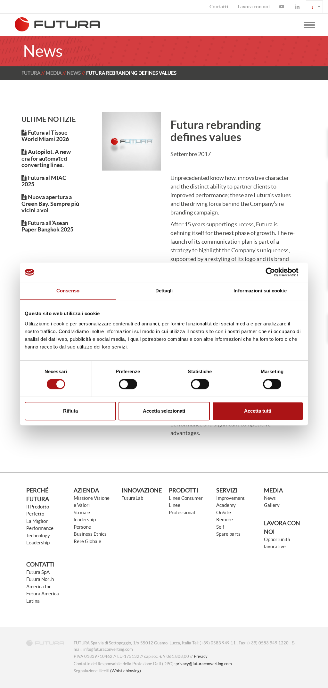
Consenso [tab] (67, 290)
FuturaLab (132, 498)
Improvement (230, 498)
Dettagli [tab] (164, 290)
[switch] (128, 384)
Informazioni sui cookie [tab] (260, 290)
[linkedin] (298, 6)
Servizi (227, 490)
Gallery (272, 505)
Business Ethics (90, 534)
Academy (226, 505)
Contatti (40, 564)
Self (220, 527)
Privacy (201, 656)
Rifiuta (70, 411)
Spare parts (228, 534)
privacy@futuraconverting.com (204, 663)
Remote (224, 519)
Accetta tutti (257, 411)
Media (54, 73)
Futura (30, 73)
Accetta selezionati (164, 411)
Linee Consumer (186, 498)
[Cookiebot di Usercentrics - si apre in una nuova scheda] (275, 272)
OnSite (223, 512)
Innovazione (141, 490)
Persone (82, 527)
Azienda (86, 490)
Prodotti (183, 490)
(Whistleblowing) (125, 670)
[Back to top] (307, 667)
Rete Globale (87, 541)
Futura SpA (38, 572)
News (74, 73)
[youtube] (283, 6)
